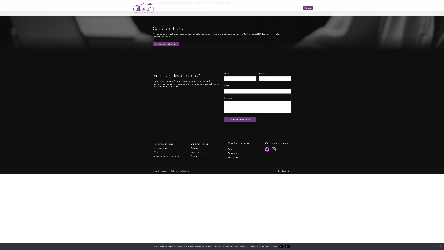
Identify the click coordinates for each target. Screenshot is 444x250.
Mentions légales (161, 148)
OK (281, 246)
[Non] (440, 246)
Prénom (263, 74)
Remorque (238, 8)
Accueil (206, 8)
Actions (194, 148)
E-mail (227, 86)
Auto (213, 8)
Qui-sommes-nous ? (200, 144)
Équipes (194, 156)
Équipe (250, 8)
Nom (226, 74)
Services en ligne (277, 8)
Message (228, 98)
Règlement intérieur (163, 144)
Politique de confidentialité (166, 156)
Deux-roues (224, 8)
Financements (260, 8)
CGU (156, 152)
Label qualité (294, 8)
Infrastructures (198, 152)
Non (287, 246)
